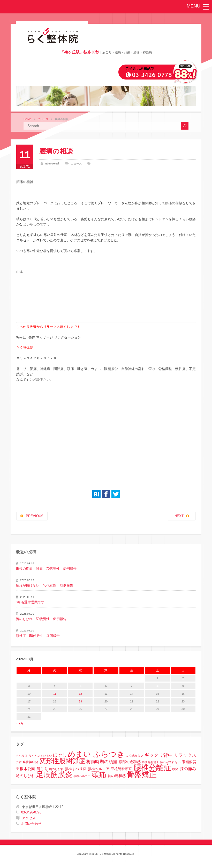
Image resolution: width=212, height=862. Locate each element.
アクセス (28, 818)
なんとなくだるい (40, 755)
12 (80, 693)
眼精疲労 (189, 762)
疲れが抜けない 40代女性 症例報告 (44, 585)
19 (80, 701)
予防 (18, 762)
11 (54, 693)
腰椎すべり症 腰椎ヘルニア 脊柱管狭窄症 (98, 769)
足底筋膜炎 (54, 775)
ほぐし (59, 755)
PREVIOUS (34, 516)
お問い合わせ (31, 824)
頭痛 (99, 774)
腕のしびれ (56, 769)
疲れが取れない (170, 762)
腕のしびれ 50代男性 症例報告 (41, 619)
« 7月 (20, 723)
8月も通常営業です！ (32, 602)
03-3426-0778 (31, 812)
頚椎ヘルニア (81, 776)
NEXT (179, 516)
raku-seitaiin (52, 163)
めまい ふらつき (96, 754)
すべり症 (21, 755)
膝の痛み (188, 768)
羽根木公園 (25, 768)
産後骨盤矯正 (150, 762)
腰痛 (175, 769)
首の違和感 (117, 776)
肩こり (42, 769)
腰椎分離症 (152, 767)
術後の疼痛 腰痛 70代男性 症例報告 (46, 569)
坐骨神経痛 (31, 762)
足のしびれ (25, 775)
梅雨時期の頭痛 (102, 761)
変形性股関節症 (62, 760)
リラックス (185, 755)
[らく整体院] (52, 42)
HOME (27, 119)
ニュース (43, 119)
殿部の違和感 (130, 762)
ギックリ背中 (159, 755)
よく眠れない (134, 755)
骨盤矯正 (142, 774)
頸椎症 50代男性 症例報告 (38, 636)
